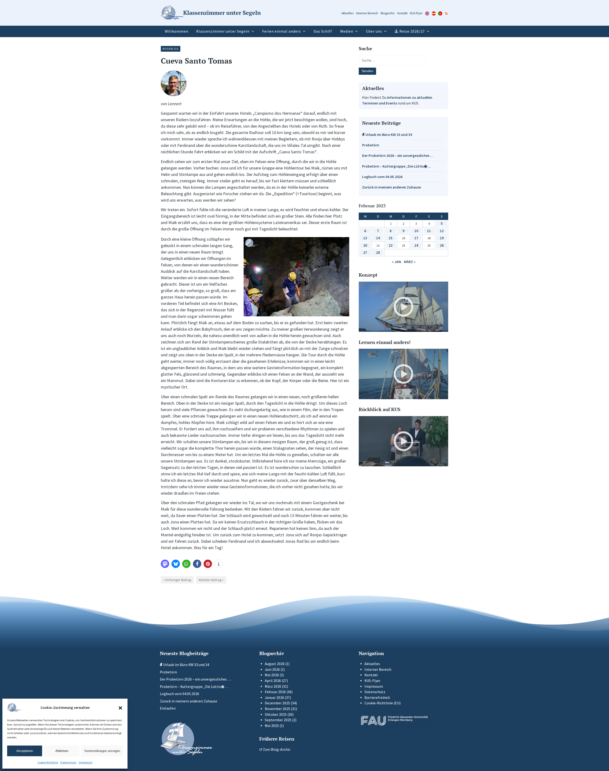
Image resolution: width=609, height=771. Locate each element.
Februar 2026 (275, 692)
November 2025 (277, 708)
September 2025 (278, 720)
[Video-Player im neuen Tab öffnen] (403, 307)
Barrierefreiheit (377, 697)
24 (416, 245)
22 (391, 245)
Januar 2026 (274, 697)
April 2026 (273, 680)
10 (416, 231)
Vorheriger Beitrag (178, 580)
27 (365, 252)
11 (429, 231)
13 (365, 238)
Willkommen (176, 31)
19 (442, 238)
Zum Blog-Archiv (276, 749)
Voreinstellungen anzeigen (102, 751)
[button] (120, 708)
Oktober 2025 (276, 714)
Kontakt (402, 13)
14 (378, 238)
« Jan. (397, 261)
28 (378, 252)
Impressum (86, 762)
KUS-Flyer (416, 13)
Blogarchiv (388, 13)
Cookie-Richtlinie (48, 762)
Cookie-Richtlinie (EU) (382, 703)
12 (442, 231)
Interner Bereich (367, 13)
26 (442, 245)
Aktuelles (347, 13)
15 (391, 238)
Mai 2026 (272, 675)
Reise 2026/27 (412, 31)
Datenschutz (68, 762)
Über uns (374, 31)
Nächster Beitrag (210, 580)
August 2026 (275, 664)
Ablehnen (61, 751)
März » (409, 261)
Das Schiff (323, 31)
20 (365, 245)
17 (416, 238)
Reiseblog (170, 48)
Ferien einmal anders (281, 31)
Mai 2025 (272, 725)
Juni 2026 (272, 669)
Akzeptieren (24, 751)
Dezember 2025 (277, 703)
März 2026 (273, 686)
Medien (346, 31)
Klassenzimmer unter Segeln (223, 31)
